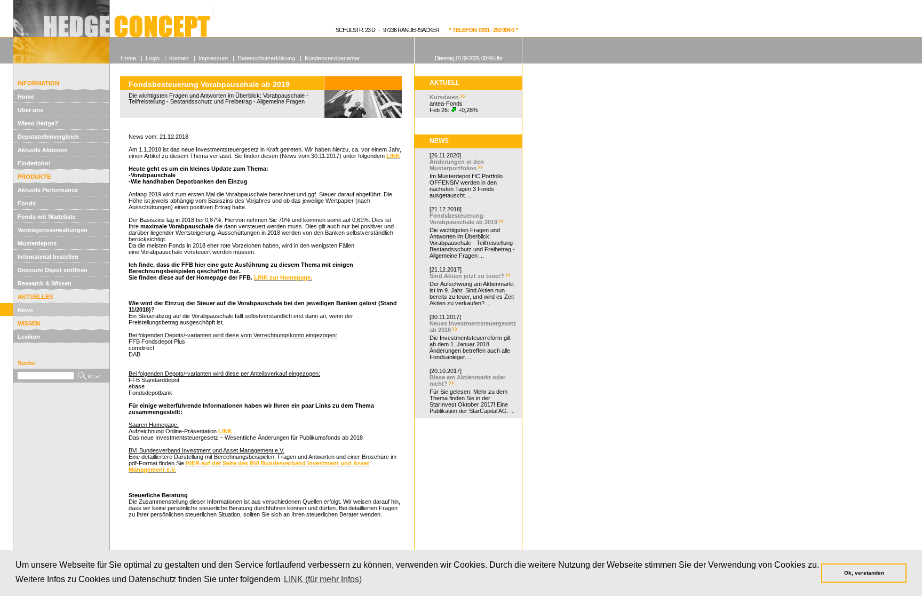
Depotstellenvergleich (48, 136)
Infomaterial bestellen (48, 256)
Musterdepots (37, 243)
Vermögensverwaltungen (53, 230)
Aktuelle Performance (48, 190)
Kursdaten (444, 97)
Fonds (27, 203)
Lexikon (29, 336)
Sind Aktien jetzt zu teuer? (467, 276)
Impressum (213, 58)
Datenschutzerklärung (266, 58)
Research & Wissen (44, 283)
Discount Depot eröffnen (53, 270)
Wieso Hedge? (38, 123)
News (25, 310)
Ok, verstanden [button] (864, 573)
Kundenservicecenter (332, 58)
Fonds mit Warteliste (47, 216)
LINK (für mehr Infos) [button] (323, 579)
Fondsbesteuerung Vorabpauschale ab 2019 (463, 218)
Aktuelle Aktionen (43, 150)
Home (26, 96)
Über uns (30, 110)
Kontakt (179, 58)
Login (153, 58)
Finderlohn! (34, 163)
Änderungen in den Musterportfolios (457, 164)
